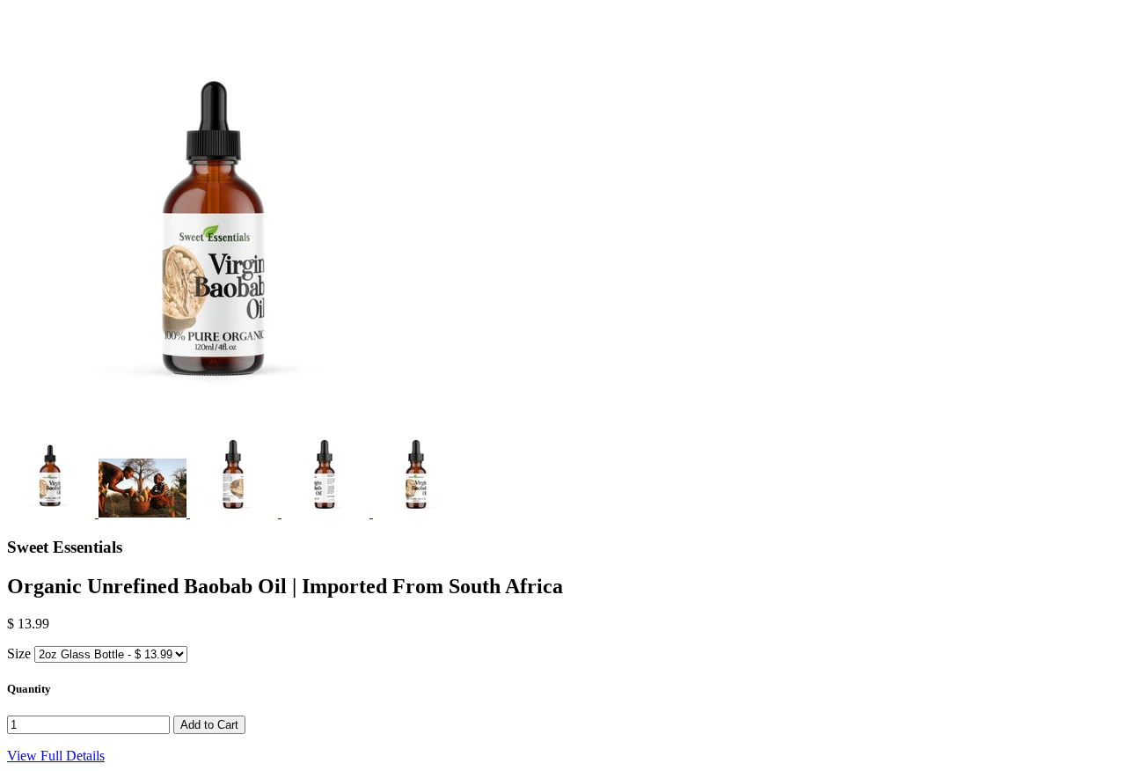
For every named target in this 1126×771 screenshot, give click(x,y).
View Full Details (56, 755)
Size (19, 653)
